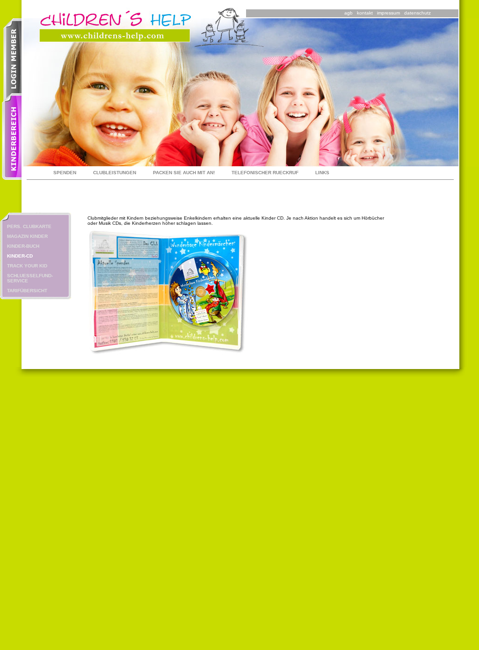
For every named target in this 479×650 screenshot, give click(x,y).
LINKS (322, 172)
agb (348, 12)
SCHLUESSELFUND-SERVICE (30, 278)
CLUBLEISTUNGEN (114, 172)
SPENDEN (64, 172)
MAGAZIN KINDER (27, 236)
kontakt (365, 12)
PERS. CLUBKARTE (29, 226)
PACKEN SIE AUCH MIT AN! (184, 172)
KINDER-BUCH (23, 246)
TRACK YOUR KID (27, 265)
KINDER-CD (20, 256)
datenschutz (417, 12)
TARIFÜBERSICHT (27, 290)
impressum (388, 12)
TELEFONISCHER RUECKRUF (265, 172)
